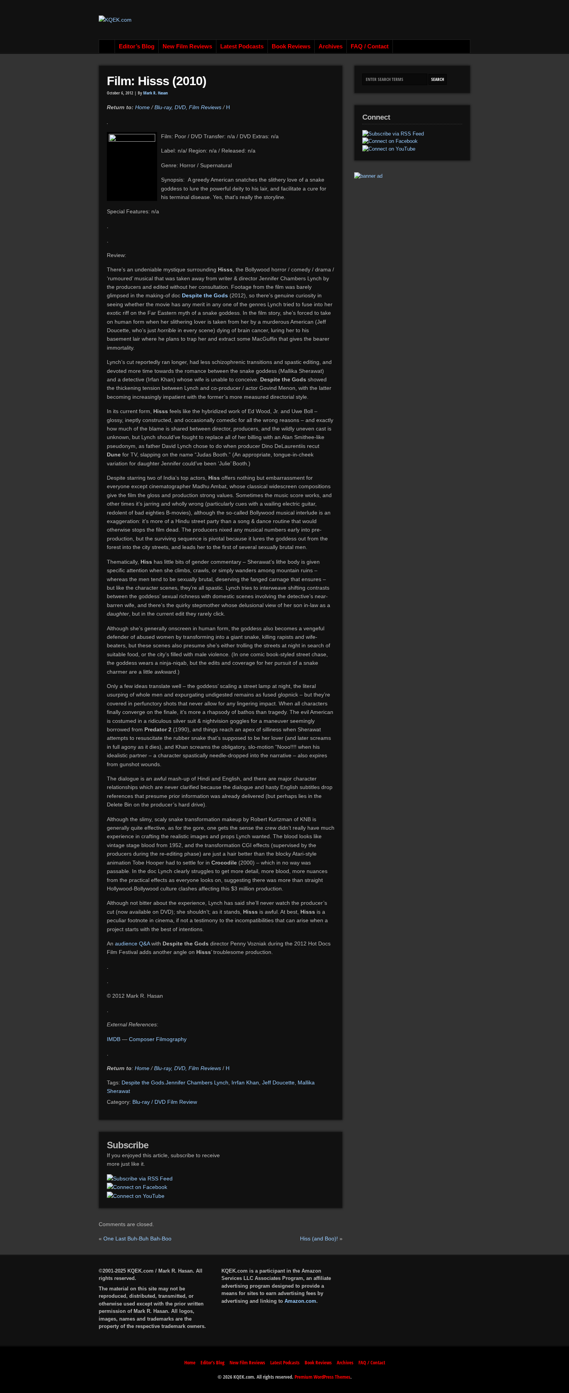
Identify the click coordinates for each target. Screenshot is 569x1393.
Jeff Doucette (278, 1082)
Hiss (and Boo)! (319, 1238)
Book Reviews (291, 46)
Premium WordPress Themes (322, 1376)
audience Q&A (132, 943)
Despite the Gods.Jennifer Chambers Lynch (175, 1082)
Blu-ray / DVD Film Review (164, 1102)
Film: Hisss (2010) (156, 81)
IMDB (113, 1039)
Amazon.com (300, 1301)
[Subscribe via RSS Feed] (140, 1178)
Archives (331, 46)
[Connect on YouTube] (136, 1196)
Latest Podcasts (242, 46)
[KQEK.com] (115, 20)
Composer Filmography (158, 1039)
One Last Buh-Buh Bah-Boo (137, 1238)
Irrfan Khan (245, 1082)
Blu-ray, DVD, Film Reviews (187, 107)
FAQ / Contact (370, 46)
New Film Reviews (187, 46)
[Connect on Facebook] (137, 1187)
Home (107, 46)
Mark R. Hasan (155, 93)
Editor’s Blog (136, 46)
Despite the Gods (206, 295)
